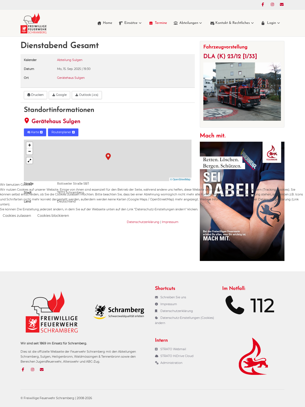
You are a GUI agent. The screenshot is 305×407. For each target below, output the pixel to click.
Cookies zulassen (17, 216)
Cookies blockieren (53, 216)
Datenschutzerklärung (143, 222)
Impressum (170, 222)
